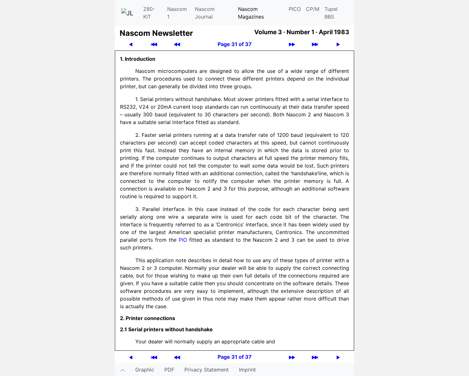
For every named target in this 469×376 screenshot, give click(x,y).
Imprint (247, 369)
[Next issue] (292, 44)
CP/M (312, 9)
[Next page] (338, 44)
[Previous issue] (177, 44)
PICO (295, 9)
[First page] (154, 44)
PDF (169, 369)
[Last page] (315, 44)
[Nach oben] (122, 369)
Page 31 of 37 (235, 44)
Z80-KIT (149, 13)
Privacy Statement (206, 369)
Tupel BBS (331, 13)
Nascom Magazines (251, 13)
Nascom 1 (177, 13)
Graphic (144, 369)
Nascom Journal (205, 13)
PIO (183, 240)
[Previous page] (131, 44)
